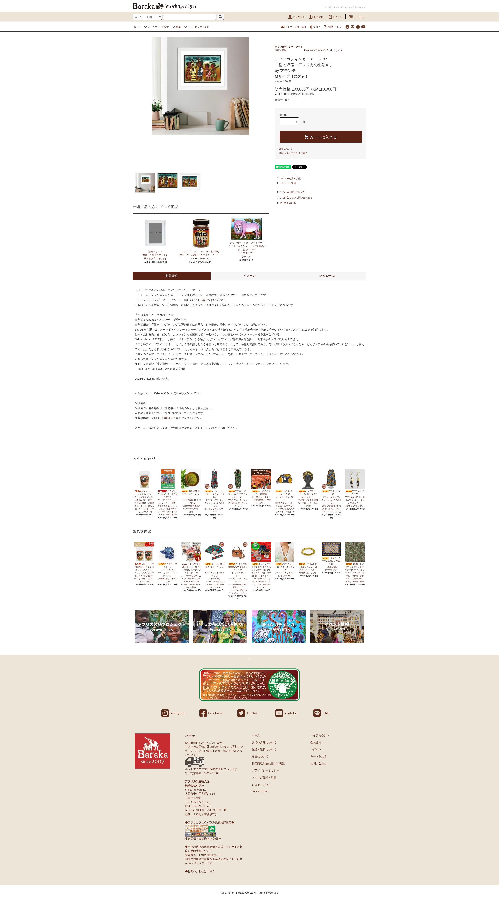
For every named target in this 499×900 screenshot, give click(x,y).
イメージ (249, 275)
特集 (178, 27)
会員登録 (319, 17)
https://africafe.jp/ (195, 789)
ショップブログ (261, 784)
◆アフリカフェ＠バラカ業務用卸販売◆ (209, 822)
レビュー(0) (327, 275)
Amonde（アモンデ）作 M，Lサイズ (323, 50)
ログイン (337, 17)
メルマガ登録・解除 (295, 27)
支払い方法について (264, 742)
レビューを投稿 (288, 183)
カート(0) (359, 17)
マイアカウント (319, 735)
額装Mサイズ (170, 417)
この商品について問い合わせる (296, 197)
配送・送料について (264, 749)
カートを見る (318, 756)
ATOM (263, 791)
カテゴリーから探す (158, 27)
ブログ (316, 27)
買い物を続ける (288, 203)
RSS (254, 791)
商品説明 (171, 275)
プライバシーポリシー (265, 770)
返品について (286, 148)
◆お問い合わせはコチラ (200, 871)
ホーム (137, 27)
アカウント (298, 17)
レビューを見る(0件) (290, 178)
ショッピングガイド (198, 27)
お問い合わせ (334, 27)
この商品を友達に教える (292, 192)
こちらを (200, 300)
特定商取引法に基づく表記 (293, 153)
